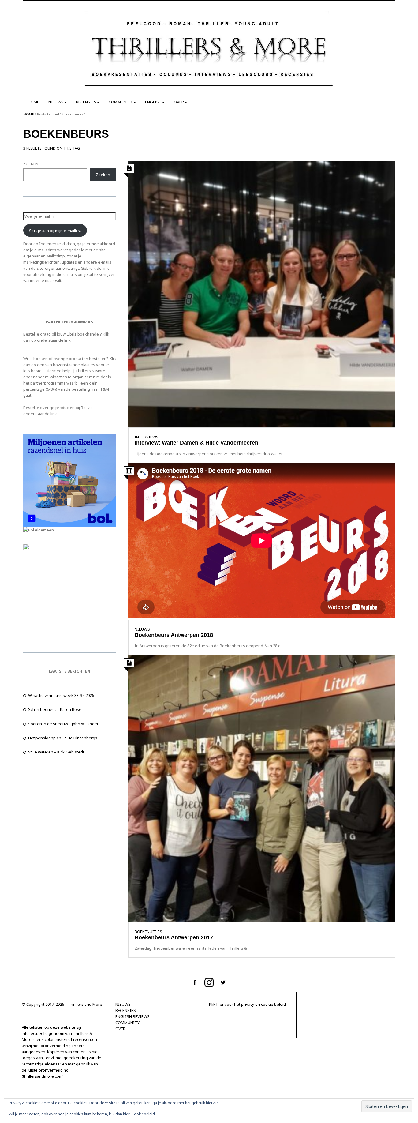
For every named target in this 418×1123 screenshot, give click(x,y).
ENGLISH (153, 102)
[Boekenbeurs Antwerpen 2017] (261, 788)
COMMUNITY (121, 102)
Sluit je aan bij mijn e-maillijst (55, 230)
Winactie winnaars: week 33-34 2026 (61, 695)
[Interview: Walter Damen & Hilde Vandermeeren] (261, 293)
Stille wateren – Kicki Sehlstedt (56, 752)
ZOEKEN (30, 164)
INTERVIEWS (147, 437)
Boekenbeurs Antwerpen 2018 (174, 635)
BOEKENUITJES (148, 931)
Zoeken (103, 174)
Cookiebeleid (143, 1114)
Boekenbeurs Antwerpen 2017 (175, 937)
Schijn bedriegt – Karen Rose (54, 709)
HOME (33, 102)
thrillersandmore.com (42, 1076)
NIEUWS (56, 102)
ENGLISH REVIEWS (132, 1016)
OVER (179, 102)
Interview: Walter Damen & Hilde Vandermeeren (196, 443)
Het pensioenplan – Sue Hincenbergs (62, 738)
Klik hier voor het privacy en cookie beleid (247, 1004)
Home (28, 114)
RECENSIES (86, 102)
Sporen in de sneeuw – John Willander (63, 724)
